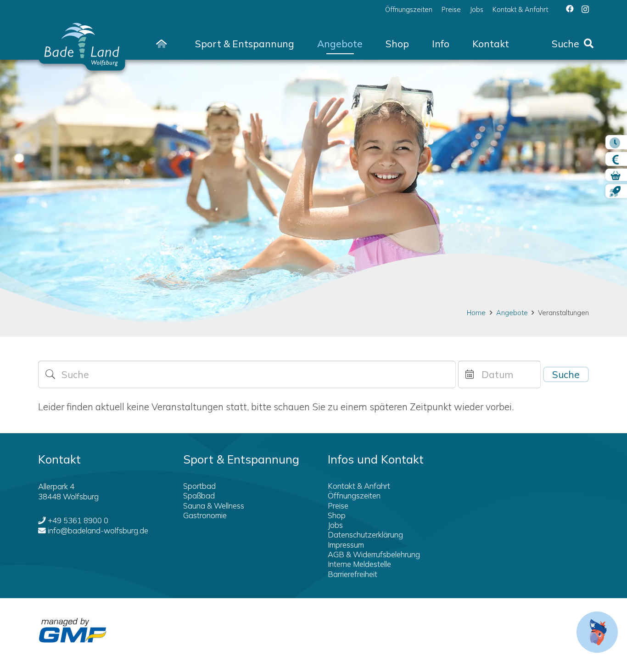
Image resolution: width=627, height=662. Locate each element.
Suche (566, 374)
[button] (303, 44)
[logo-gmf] (72, 630)
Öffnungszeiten (354, 495)
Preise (338, 505)
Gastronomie (205, 515)
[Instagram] (585, 9)
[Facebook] (570, 9)
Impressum (346, 544)
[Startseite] (161, 43)
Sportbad (199, 486)
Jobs (335, 525)
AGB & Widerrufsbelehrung (374, 554)
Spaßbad (199, 495)
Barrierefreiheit (352, 574)
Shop (337, 515)
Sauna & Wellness (213, 505)
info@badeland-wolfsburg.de (98, 530)
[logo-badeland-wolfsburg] (82, 43)
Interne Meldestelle (359, 564)
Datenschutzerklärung (365, 534)
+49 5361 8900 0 (78, 520)
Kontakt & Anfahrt (359, 486)
